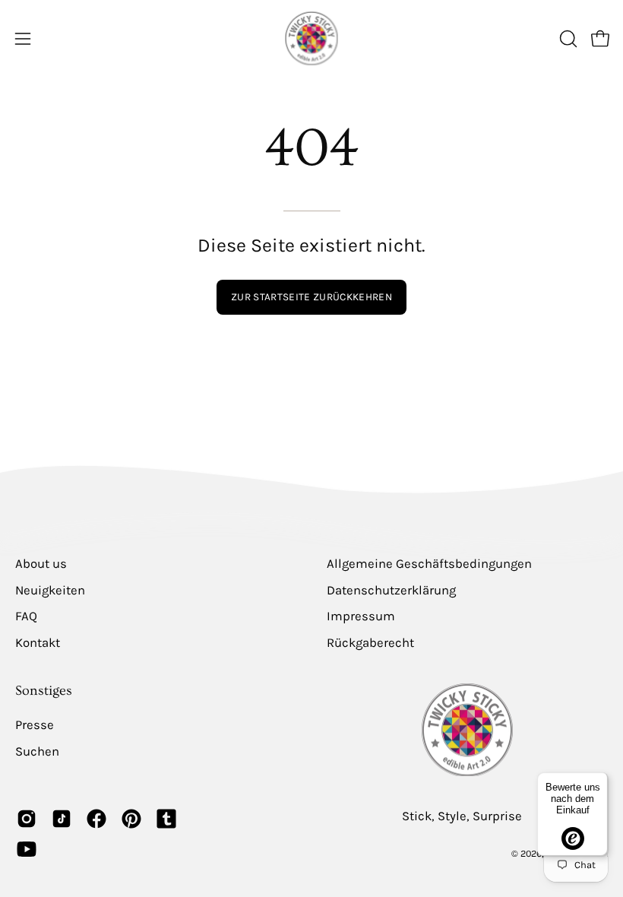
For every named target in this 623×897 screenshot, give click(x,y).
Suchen (37, 751)
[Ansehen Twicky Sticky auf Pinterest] (131, 818)
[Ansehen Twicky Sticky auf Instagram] (26, 818)
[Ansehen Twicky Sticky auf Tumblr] (166, 818)
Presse (34, 725)
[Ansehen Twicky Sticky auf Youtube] (26, 849)
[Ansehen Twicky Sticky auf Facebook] (96, 818)
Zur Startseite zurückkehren (311, 297)
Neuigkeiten (50, 590)
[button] (566, 38)
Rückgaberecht (370, 643)
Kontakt (37, 643)
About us (41, 563)
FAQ (26, 616)
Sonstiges (43, 691)
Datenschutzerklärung (391, 590)
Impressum (361, 616)
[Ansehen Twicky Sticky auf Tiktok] (61, 818)
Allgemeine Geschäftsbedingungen (429, 563)
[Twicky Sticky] (311, 38)
